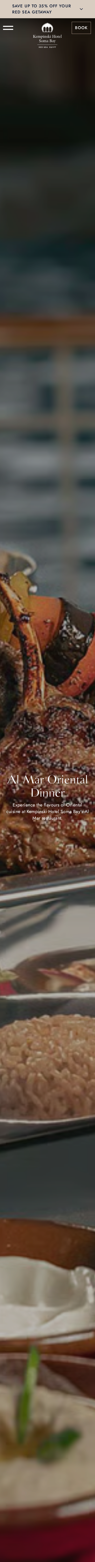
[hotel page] (47, 27)
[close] (81, 9)
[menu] (8, 28)
